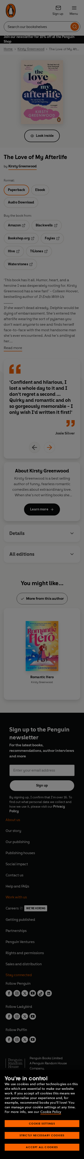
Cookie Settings (42, 1123)
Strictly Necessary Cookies (42, 1135)
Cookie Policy (50, 1112)
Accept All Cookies (42, 1147)
